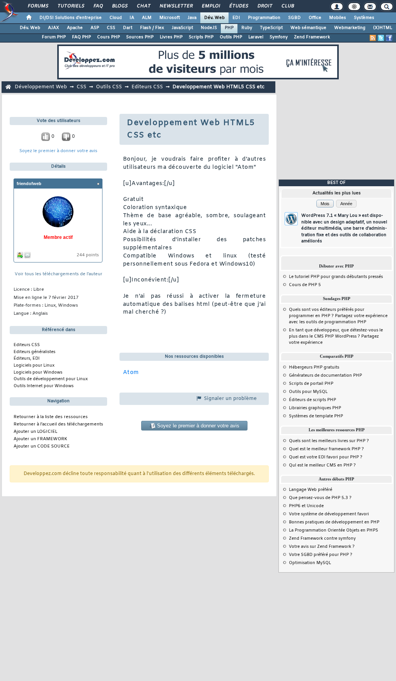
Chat (143, 6)
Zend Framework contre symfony (322, 538)
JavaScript (182, 28)
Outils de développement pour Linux (51, 379)
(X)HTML (382, 28)
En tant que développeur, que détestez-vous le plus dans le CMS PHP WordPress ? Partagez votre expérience (336, 336)
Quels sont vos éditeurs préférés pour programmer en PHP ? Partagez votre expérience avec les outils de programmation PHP (338, 316)
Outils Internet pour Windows (43, 386)
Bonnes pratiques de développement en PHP (334, 522)
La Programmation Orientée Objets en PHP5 (333, 530)
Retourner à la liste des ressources (51, 417)
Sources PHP (140, 37)
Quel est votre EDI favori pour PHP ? (325, 457)
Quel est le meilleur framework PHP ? (326, 449)
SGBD (294, 18)
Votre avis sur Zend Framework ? (322, 546)
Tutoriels (70, 6)
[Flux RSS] (373, 38)
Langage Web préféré (310, 489)
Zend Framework (312, 37)
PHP (229, 28)
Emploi (210, 6)
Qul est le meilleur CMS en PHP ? (322, 465)
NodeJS (209, 28)
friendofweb (29, 183)
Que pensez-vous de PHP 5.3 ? (320, 498)
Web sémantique (308, 28)
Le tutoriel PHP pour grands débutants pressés (336, 277)
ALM (147, 18)
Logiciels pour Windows (38, 372)
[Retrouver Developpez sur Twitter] (381, 38)
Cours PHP (108, 37)
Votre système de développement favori (329, 514)
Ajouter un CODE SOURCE (42, 446)
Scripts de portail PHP (311, 383)
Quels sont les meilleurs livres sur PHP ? (329, 441)
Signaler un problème (229, 398)
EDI (236, 18)
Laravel (255, 37)
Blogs (119, 6)
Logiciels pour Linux (34, 365)
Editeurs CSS (147, 87)
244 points (88, 255)
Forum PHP (54, 37)
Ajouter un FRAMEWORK (40, 439)
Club (287, 6)
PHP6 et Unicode (306, 506)
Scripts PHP (201, 37)
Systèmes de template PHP (316, 416)
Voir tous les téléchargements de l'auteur (58, 274)
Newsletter (176, 6)
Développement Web (41, 87)
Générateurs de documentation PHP (325, 375)
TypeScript (271, 28)
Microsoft (169, 18)
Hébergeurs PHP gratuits (314, 367)
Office (315, 18)
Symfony (279, 37)
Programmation (264, 18)
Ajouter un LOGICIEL (35, 432)
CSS (111, 28)
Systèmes (364, 18)
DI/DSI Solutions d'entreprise (70, 18)
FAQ (97, 6)
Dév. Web (214, 18)
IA (132, 18)
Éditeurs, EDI (26, 358)
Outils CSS (109, 87)
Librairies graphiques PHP (315, 408)
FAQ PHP (81, 37)
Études (238, 6)
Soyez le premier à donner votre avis (58, 151)
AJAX (53, 28)
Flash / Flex (152, 28)
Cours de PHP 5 (305, 285)
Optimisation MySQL (310, 563)
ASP (94, 28)
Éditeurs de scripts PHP (312, 400)
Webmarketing (349, 28)
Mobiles (337, 18)
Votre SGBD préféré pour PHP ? (320, 554)
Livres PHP (171, 37)
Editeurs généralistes (34, 352)
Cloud (115, 18)
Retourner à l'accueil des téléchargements (58, 424)
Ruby (246, 28)
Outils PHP (231, 37)
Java (192, 18)
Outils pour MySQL (308, 392)
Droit (264, 6)
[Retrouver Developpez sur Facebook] (389, 38)
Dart (127, 28)
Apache (75, 28)
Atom (131, 372)
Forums (38, 6)
